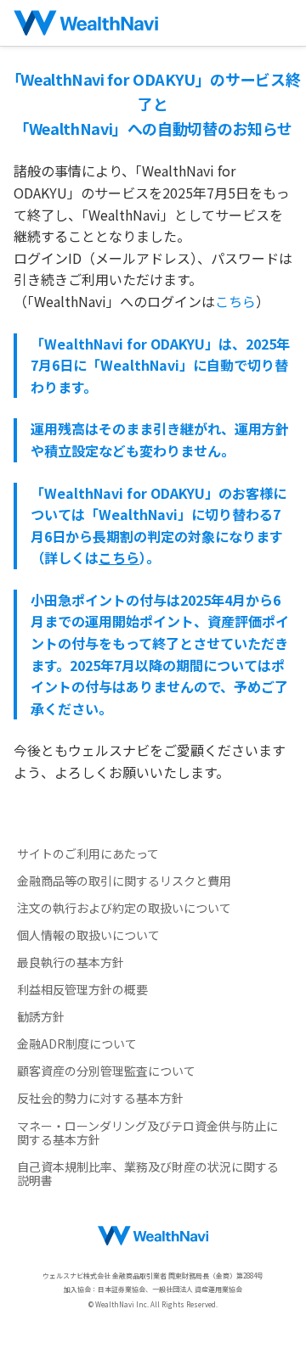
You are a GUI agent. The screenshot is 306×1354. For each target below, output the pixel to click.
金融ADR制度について (77, 1043)
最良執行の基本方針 (70, 962)
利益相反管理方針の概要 (82, 989)
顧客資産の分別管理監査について (106, 1070)
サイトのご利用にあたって (88, 853)
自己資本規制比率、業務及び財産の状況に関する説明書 (148, 1173)
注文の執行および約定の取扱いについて (124, 907)
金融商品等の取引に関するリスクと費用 (124, 880)
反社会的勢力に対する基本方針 (100, 1097)
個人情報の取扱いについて (88, 934)
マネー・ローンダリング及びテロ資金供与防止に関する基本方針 (147, 1132)
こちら (235, 301)
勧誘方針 (41, 1016)
